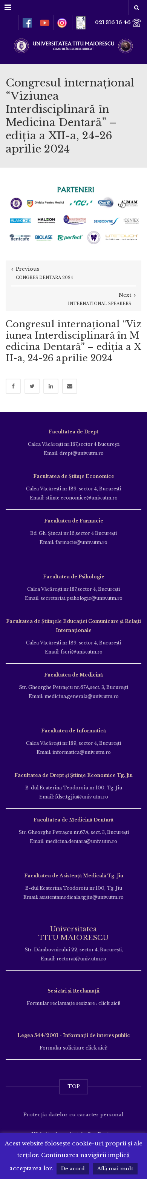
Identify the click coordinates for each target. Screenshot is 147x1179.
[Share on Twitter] (32, 386)
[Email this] (69, 386)
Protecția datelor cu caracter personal (73, 1114)
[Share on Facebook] (13, 386)
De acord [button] (73, 1168)
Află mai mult (115, 1168)
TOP (73, 1086)
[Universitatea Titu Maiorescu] (73, 45)
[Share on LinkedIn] (50, 386)
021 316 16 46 (113, 22)
